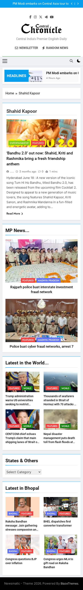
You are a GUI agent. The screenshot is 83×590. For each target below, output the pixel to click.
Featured (38, 143)
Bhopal (13, 513)
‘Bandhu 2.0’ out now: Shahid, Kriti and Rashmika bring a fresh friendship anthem (39, 158)
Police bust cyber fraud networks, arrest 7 (42, 346)
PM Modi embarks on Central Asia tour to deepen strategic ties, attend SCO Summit (41, 3)
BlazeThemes (69, 583)
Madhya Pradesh (48, 280)
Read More (13, 213)
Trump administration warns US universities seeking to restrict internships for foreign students (19, 404)
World (27, 388)
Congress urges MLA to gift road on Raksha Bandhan (58, 563)
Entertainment (19, 143)
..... (12, 171)
